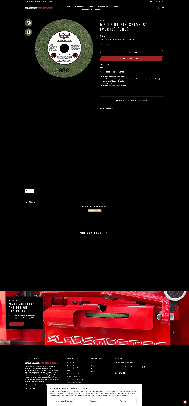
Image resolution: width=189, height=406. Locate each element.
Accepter (93, 401)
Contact (116, 6)
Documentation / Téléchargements (72, 367)
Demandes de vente (73, 374)
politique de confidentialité (75, 380)
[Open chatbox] (185, 402)
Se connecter (29, 1)
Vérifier (51, 1)
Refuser (123, 401)
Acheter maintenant (131, 58)
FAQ (68, 370)
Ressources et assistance (93, 10)
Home (69, 6)
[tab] (29, 191)
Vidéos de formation (73, 376)
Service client (71, 363)
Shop (91, 6)
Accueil (102, 20)
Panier (45, 1)
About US (16, 324)
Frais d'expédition (105, 39)
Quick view (41, 270)
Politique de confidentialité (118, 396)
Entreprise (79, 6)
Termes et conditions (74, 382)
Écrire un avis (94, 211)
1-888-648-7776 (30, 388)
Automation (103, 6)
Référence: (106, 64)
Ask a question (132, 94)
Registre (38, 1)
